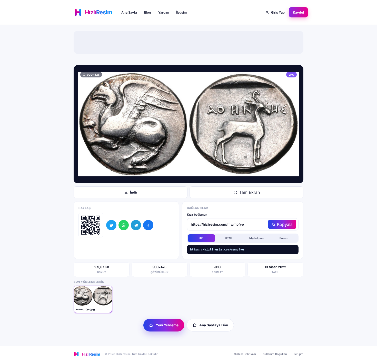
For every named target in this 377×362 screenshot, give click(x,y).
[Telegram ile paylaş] (136, 225)
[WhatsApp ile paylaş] (123, 225)
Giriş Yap (278, 12)
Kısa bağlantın (197, 214)
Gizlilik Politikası (245, 354)
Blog (147, 12)
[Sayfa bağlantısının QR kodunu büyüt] (90, 225)
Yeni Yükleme (167, 325)
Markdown (256, 238)
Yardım (163, 12)
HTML (229, 238)
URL (201, 238)
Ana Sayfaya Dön (213, 325)
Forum (284, 238)
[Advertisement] (188, 42)
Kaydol (298, 12)
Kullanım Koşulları (275, 354)
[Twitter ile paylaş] (111, 225)
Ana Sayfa (129, 12)
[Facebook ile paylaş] (148, 225)
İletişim (181, 12)
